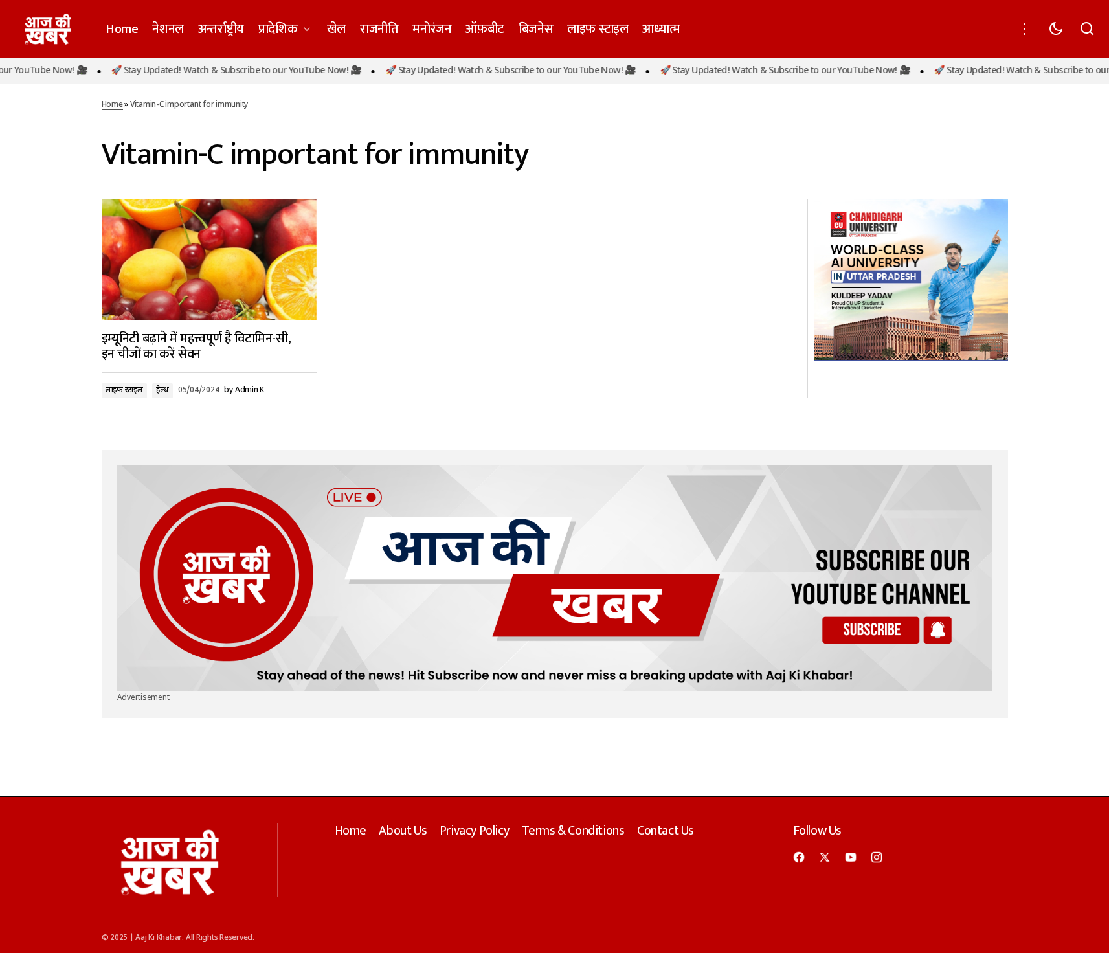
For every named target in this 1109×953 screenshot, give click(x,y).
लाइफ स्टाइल (124, 390)
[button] (1024, 29)
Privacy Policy (474, 831)
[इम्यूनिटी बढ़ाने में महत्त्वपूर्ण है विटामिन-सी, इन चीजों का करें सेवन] (209, 259)
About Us (403, 831)
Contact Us (665, 831)
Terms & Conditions (573, 831)
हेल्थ (162, 390)
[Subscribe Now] (554, 578)
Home (112, 105)
